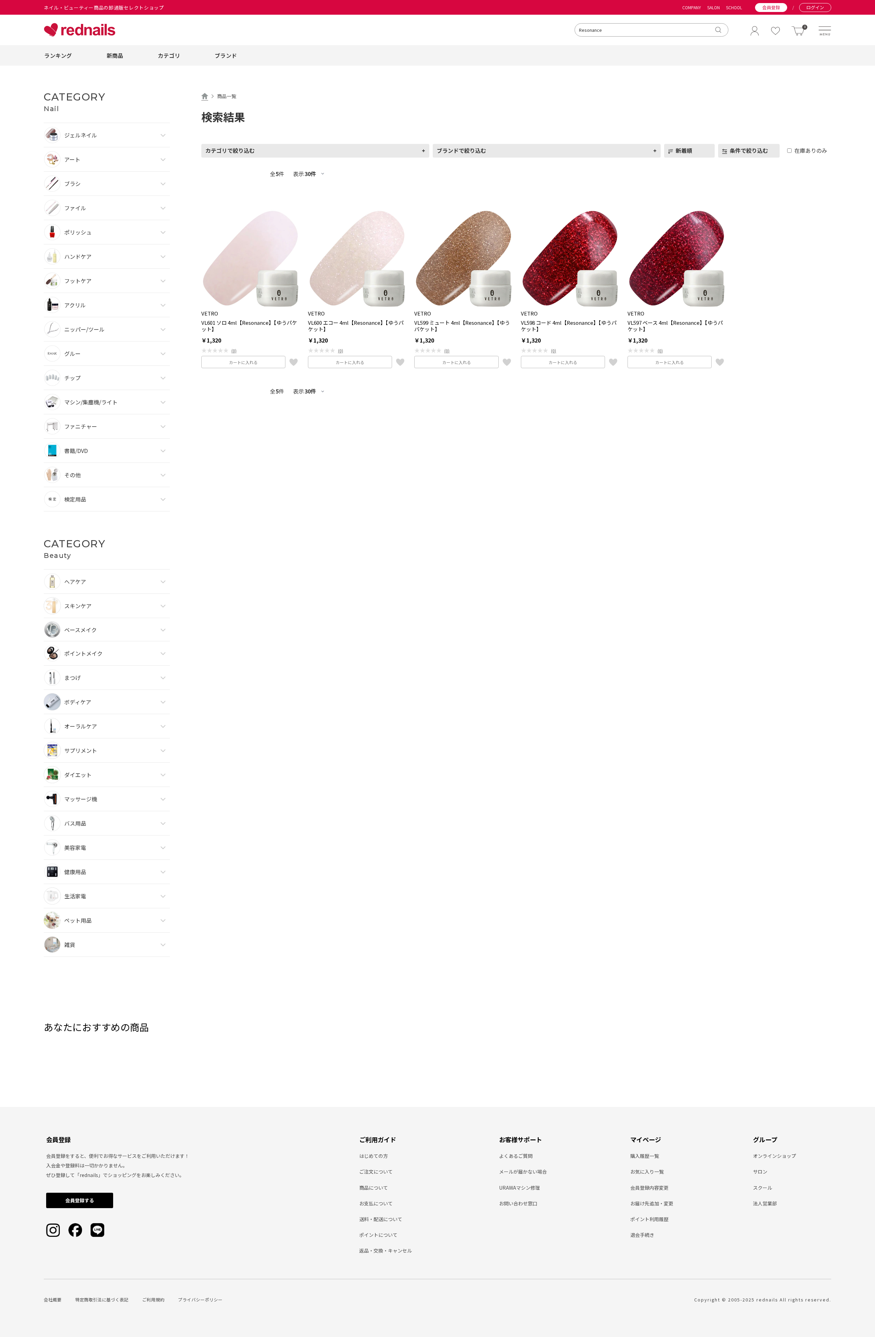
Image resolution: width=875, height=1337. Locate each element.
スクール (762, 1187)
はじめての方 (373, 1155)
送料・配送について (380, 1219)
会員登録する (79, 1200)
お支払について (376, 1203)
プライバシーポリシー (200, 1299)
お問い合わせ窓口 (518, 1203)
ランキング (58, 55)
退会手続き (642, 1234)
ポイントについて (378, 1234)
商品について (373, 1187)
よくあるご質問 (516, 1155)
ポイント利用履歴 (649, 1219)
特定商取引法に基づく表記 (102, 1299)
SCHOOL (734, 7)
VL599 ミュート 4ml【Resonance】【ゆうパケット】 (462, 326)
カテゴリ (169, 55)
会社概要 (53, 1299)
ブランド (226, 55)
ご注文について (376, 1171)
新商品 (115, 55)
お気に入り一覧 (647, 1171)
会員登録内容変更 (649, 1187)
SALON (713, 7)
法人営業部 (765, 1203)
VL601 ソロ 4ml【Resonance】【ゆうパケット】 (249, 326)
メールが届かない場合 (523, 1171)
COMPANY (691, 7)
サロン (760, 1171)
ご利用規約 (153, 1299)
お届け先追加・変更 (651, 1203)
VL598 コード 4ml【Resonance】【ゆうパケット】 (569, 326)
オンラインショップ (774, 1155)
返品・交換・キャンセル (385, 1250)
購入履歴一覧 (644, 1155)
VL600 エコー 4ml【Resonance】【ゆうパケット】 (356, 326)
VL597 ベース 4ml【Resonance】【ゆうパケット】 (675, 326)
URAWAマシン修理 (519, 1187)
